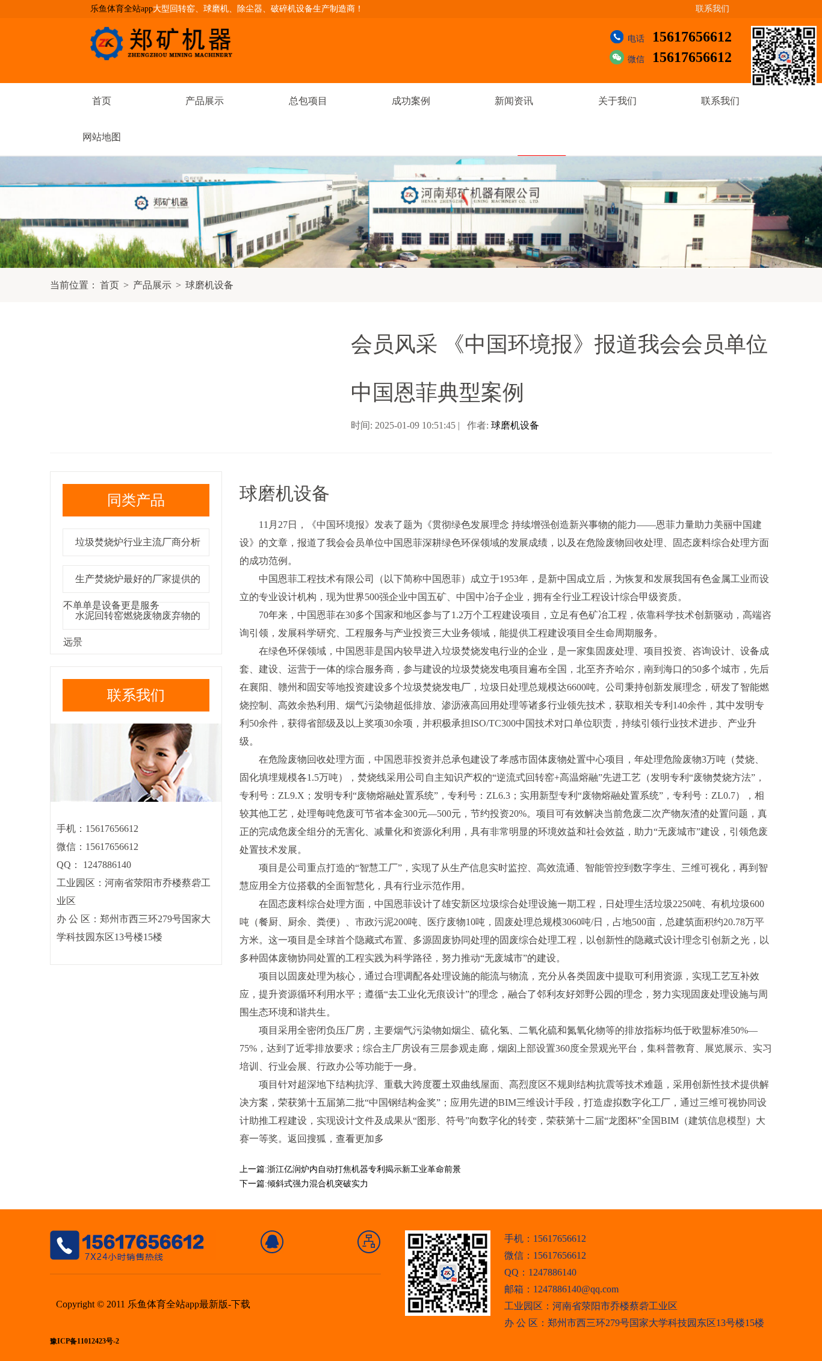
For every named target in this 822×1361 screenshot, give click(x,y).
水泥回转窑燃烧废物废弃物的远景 (131, 628)
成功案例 (411, 101)
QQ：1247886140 (540, 1272)
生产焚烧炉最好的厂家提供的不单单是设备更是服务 (131, 592)
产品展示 (204, 101)
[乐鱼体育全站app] (170, 43)
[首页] (272, 1241)
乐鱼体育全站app (121, 8)
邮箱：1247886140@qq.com (561, 1289)
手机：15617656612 (545, 1238)
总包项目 (308, 101)
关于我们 (617, 101)
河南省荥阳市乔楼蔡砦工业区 (615, 1306)
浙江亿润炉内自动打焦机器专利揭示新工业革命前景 (364, 1169)
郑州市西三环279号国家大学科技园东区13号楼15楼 (656, 1323)
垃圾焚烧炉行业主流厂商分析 (137, 542)
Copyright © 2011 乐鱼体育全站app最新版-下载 (153, 1304)
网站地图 (101, 137)
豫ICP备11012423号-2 (84, 1341)
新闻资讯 (514, 101)
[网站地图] (369, 1241)
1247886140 (106, 865)
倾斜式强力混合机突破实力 (317, 1183)
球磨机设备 (209, 285)
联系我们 (712, 8)
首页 (101, 101)
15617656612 (692, 37)
